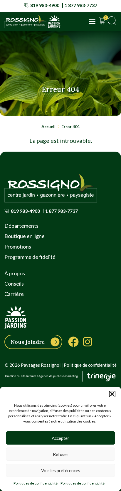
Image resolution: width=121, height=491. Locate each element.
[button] (112, 394)
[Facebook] (73, 341)
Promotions (17, 246)
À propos (14, 273)
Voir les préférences (60, 470)
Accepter (60, 438)
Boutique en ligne (24, 236)
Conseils (14, 283)
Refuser (60, 454)
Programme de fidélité (30, 257)
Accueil (48, 126)
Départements (21, 225)
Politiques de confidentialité (36, 483)
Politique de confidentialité (90, 365)
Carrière (14, 294)
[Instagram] (87, 341)
